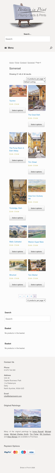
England (23, 62)
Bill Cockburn (45, 434)
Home (11, 62)
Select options (17, 110)
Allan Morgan (12, 436)
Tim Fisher (34, 434)
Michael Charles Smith (19, 434)
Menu (11, 47)
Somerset (31, 62)
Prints (17, 62)
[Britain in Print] (27, 15)
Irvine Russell (38, 431)
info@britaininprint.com (13, 396)
